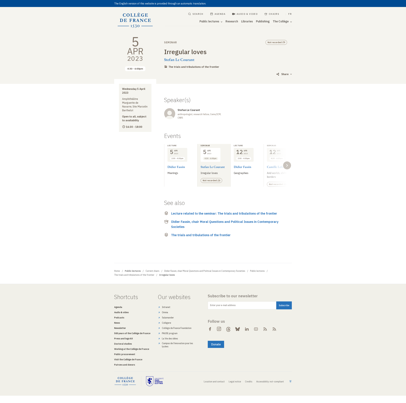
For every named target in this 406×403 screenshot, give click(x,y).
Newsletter (120, 328)
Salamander (168, 317)
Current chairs (152, 271)
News (117, 322)
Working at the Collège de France (131, 349)
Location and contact (214, 381)
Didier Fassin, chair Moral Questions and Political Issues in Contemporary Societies (224, 224)
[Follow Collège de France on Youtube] (256, 329)
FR (290, 14)
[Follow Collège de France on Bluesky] (237, 329)
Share (285, 74)
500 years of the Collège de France (132, 333)
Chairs (274, 14)
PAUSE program (169, 333)
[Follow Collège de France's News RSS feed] (265, 329)
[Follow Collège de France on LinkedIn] (247, 329)
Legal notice (235, 381)
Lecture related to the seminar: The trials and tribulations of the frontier (224, 213)
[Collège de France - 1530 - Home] (135, 20)
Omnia (165, 312)
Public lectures (257, 271)
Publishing (263, 21)
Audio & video (247, 14)
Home (117, 271)
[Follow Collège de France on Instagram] (219, 329)
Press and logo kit (123, 338)
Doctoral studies (123, 343)
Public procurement (124, 354)
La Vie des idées (170, 338)
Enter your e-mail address (223, 305)
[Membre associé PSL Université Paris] (155, 381)
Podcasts (119, 317)
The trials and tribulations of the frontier (194, 66)
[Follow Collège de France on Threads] (228, 329)
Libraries (247, 21)
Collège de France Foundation (176, 328)
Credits (248, 381)
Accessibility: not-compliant (270, 381)
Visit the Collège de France (128, 359)
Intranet (166, 307)
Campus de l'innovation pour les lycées (177, 345)
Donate (216, 344)
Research (232, 21)
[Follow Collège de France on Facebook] (210, 329)
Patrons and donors (124, 364)
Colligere (166, 322)
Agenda (220, 14)
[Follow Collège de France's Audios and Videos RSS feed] (274, 329)
